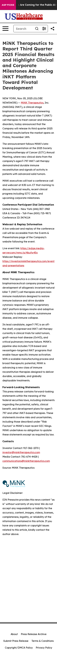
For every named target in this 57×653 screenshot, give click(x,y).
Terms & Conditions (42, 640)
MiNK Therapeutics (32, 102)
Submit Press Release (15, 640)
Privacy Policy (44, 647)
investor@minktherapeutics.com (21, 452)
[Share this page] (52, 29)
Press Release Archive (34, 634)
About (14, 634)
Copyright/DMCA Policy (19, 647)
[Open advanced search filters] (44, 28)
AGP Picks (8, 5)
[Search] (36, 28)
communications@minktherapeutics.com (26, 460)
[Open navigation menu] (5, 29)
